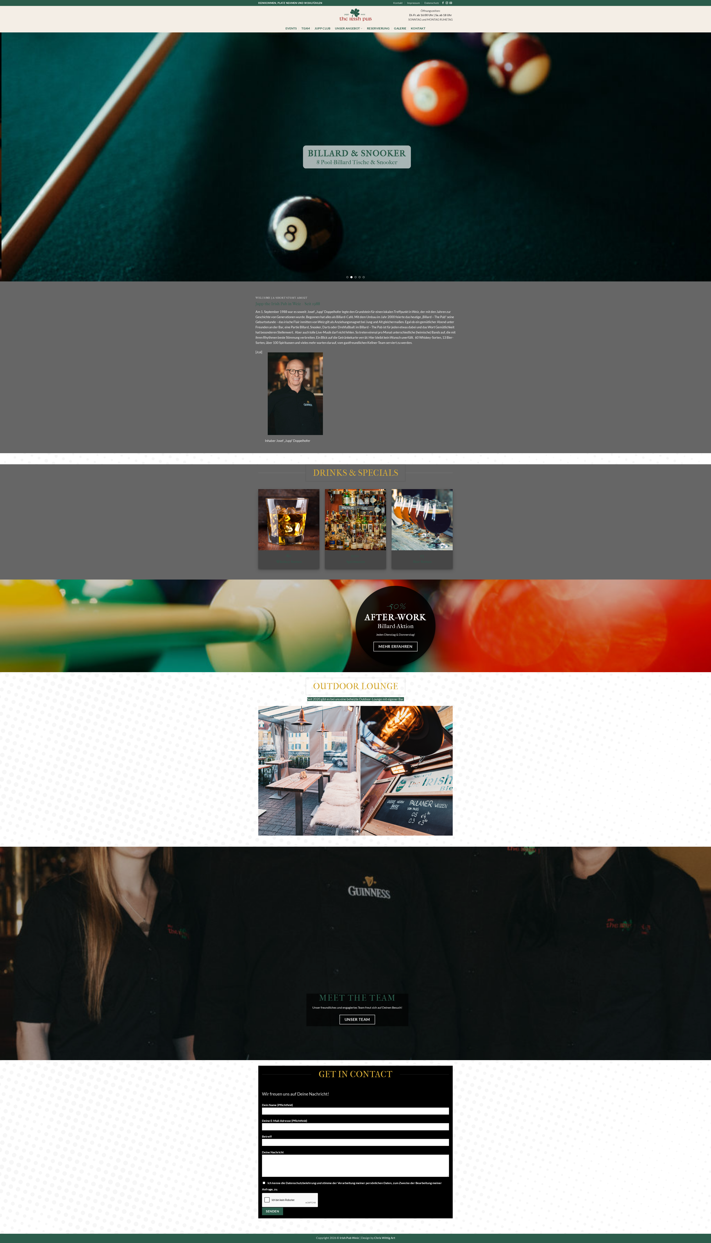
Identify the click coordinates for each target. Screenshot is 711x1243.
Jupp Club (323, 28)
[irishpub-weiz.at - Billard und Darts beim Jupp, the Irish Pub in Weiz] (355, 15)
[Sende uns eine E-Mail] (451, 3)
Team (305, 28)
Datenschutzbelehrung (301, 1183)
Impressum (413, 2)
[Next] (692, 157)
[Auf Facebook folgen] (443, 3)
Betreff (267, 1136)
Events (291, 28)
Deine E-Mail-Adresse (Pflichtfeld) (284, 1120)
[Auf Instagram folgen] (447, 3)
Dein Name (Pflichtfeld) (277, 1105)
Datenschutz (431, 2)
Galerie (400, 28)
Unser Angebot (347, 28)
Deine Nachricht (273, 1152)
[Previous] (19, 157)
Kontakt (398, 2)
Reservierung (378, 28)
